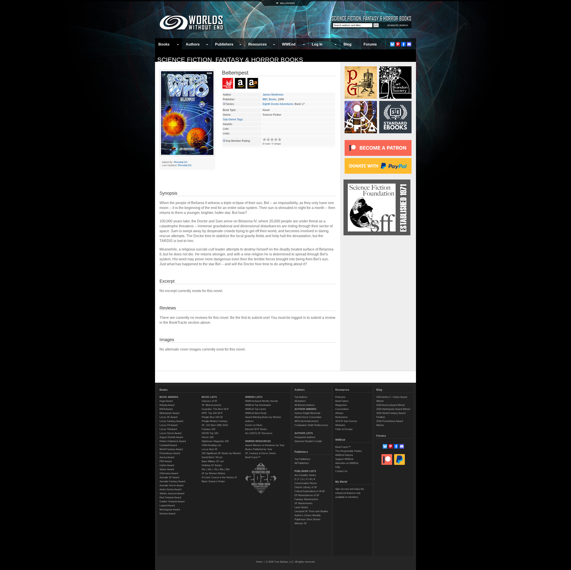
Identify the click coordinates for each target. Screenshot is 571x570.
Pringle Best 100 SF (212, 417)
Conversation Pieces (305, 483)
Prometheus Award (169, 453)
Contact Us (341, 471)
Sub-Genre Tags (233, 119)
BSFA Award (166, 409)
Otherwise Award (168, 473)
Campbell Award (168, 445)
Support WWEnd (344, 459)
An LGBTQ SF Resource (258, 433)
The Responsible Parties (348, 451)
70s (216, 469)
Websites (340, 425)
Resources (257, 44)
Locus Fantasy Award (171, 421)
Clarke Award (166, 465)
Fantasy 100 (208, 429)
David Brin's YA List (212, 457)
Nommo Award (167, 513)
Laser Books (301, 507)
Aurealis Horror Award (171, 485)
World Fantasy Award (171, 449)
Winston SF (300, 523)
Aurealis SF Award (169, 477)
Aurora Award (166, 457)
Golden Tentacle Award (171, 501)
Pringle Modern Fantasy (215, 421)
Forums (370, 44)
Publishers (224, 44)
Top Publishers (302, 459)
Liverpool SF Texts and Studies (311, 511)
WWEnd (289, 44)
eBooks (339, 413)
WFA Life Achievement (306, 421)
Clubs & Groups (344, 429)
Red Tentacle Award (170, 497)
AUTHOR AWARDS (305, 409)
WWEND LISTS (253, 397)
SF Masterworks (303, 503)
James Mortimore (273, 94)
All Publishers (301, 463)
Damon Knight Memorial (307, 413)
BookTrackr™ (253, 457)
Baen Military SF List (213, 461)
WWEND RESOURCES (258, 441)
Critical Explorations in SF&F (309, 491)
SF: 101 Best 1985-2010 (215, 425)
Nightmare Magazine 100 (215, 441)
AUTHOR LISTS (303, 433)
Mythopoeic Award (169, 413)
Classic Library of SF (305, 487)
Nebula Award (166, 405)
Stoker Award (166, 469)
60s (210, 469)
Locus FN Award (168, 425)
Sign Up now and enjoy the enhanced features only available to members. (349, 493)
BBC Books (269, 99)
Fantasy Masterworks (306, 499)
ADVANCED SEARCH (397, 25)
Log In (317, 44)
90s (228, 469)
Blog (347, 44)
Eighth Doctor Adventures (278, 104)
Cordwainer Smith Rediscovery (311, 425)
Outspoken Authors (304, 437)
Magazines (341, 405)
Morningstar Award (169, 509)
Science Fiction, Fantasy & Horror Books (230, 59)
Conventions (342, 409)
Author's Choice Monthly (307, 515)
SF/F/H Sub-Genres (346, 421)
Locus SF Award (168, 417)
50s (204, 469)
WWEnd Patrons (344, 455)
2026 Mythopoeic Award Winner (393, 409)
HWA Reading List (211, 445)
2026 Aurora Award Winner (390, 405)
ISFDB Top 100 (210, 433)
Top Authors (300, 397)
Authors (193, 44)
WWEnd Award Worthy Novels (261, 401)
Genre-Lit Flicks (254, 425)
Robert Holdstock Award (172, 441)
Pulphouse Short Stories (307, 519)
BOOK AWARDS (168, 397)
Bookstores (341, 417)
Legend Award (167, 505)
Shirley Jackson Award (171, 493)
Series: (230, 104)
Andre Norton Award (170, 489)
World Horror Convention (307, 417)
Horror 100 (207, 437)
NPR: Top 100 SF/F (212, 413)
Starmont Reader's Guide (308, 441)
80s (222, 469)
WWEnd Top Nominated (258, 405)
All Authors (300, 401)
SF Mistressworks (211, 405)
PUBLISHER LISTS (305, 471)
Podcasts (340, 397)
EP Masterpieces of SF (306, 495)
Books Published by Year (258, 449)
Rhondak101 (181, 162)
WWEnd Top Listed (255, 409)
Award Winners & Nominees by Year (264, 445)
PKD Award (165, 461)
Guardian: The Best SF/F (215, 409)
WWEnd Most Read (255, 413)
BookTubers (342, 401)
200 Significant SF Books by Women (221, 453)
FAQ (337, 467)
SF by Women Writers (214, 473)
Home (259, 561)
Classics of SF (209, 401)
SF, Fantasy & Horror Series (260, 453)
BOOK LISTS (209, 397)
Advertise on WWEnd (346, 463)
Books (164, 44)
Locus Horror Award (170, 433)
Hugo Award (166, 401)
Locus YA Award (168, 429)
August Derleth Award (171, 437)
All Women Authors (304, 405)
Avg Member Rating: (238, 140)
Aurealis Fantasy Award (172, 481)
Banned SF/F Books (256, 429)
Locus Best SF (210, 449)
